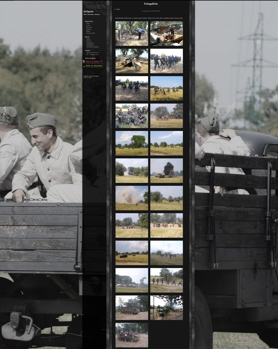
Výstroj (88, 41)
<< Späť (117, 9)
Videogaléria (90, 45)
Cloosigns (95, 76)
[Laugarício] (131, 46)
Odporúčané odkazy (92, 52)
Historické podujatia (92, 47)
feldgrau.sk (86, 76)
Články (88, 39)
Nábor (88, 31)
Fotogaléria (89, 43)
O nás (88, 25)
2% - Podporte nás (92, 54)
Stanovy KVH (90, 33)
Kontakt (88, 29)
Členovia (89, 27)
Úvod (88, 23)
